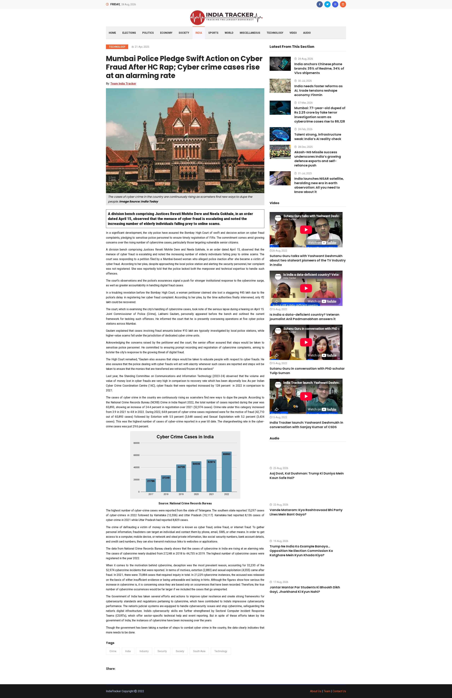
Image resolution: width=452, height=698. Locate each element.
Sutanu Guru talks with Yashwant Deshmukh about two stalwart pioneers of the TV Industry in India (308, 260)
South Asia (199, 651)
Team (327, 691)
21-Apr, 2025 (141, 46)
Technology (275, 32)
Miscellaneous (250, 32)
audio (307, 32)
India (198, 32)
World (229, 32)
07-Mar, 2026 (305, 102)
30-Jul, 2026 (305, 80)
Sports (213, 32)
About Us (315, 691)
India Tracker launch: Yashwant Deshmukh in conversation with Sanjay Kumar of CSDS (306, 424)
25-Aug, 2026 (280, 468)
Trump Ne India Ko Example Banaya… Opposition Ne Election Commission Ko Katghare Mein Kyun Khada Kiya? (301, 550)
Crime (113, 651)
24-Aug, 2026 (305, 58)
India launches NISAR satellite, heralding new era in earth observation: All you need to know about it (319, 185)
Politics (148, 32)
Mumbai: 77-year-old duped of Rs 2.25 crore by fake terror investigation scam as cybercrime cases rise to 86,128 (319, 115)
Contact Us (339, 691)
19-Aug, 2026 (280, 541)
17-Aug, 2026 (280, 582)
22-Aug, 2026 (280, 504)
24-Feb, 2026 (305, 129)
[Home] (226, 17)
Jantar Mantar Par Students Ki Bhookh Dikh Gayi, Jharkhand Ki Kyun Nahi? (305, 589)
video (293, 32)
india (128, 651)
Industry (144, 651)
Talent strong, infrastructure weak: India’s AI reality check (317, 136)
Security (162, 651)
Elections (129, 32)
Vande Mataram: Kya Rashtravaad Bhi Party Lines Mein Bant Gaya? (306, 512)
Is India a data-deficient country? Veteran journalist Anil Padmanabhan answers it (304, 316)
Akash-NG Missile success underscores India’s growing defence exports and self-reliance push (317, 159)
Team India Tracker (123, 83)
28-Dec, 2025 (305, 146)
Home (112, 32)
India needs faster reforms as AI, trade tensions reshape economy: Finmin (318, 90)
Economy (166, 32)
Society (184, 32)
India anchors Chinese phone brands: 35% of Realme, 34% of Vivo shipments (319, 68)
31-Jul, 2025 (305, 173)
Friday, (115, 4)
